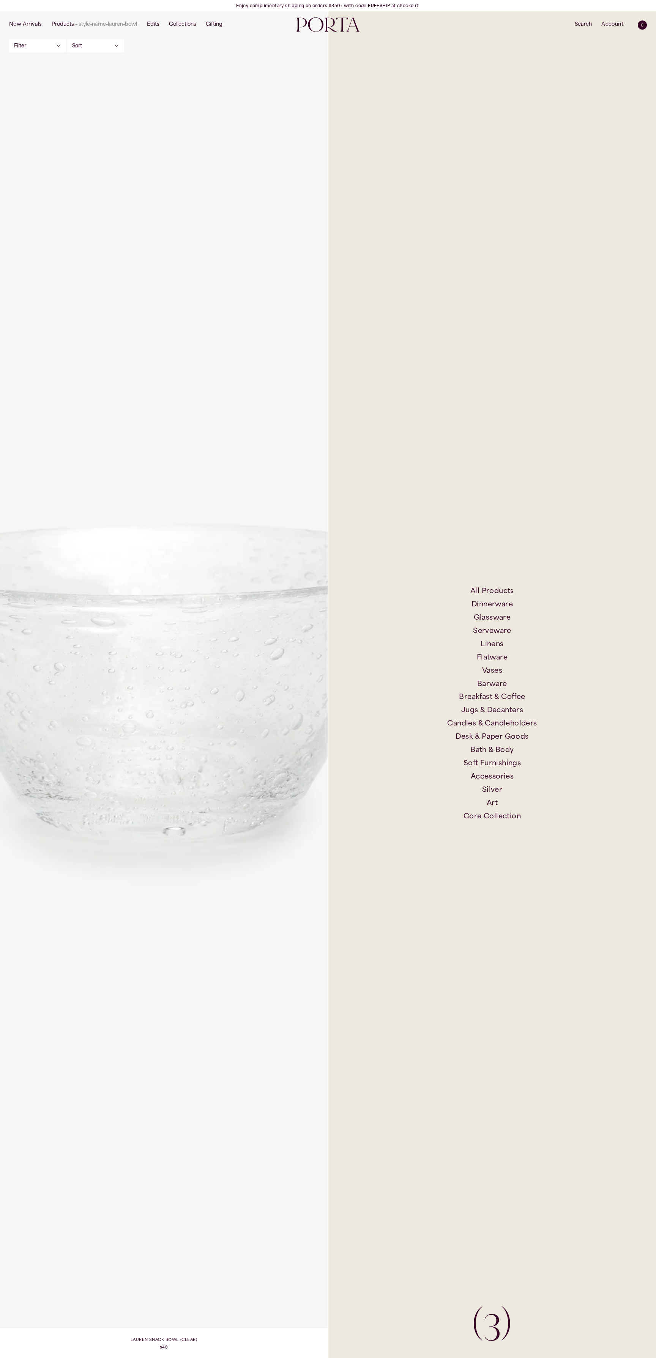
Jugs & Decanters (492, 709)
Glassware (492, 617)
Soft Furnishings (492, 762)
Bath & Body (492, 749)
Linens (492, 643)
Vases (492, 670)
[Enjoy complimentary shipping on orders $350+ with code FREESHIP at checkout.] (328, 5)
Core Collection (492, 816)
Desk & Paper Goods (492, 736)
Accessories (492, 776)
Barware (492, 683)
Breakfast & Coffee (492, 696)
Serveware (492, 630)
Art (492, 802)
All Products (492, 590)
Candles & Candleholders (492, 723)
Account (612, 24)
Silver (492, 789)
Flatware (492, 657)
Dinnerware (492, 604)
